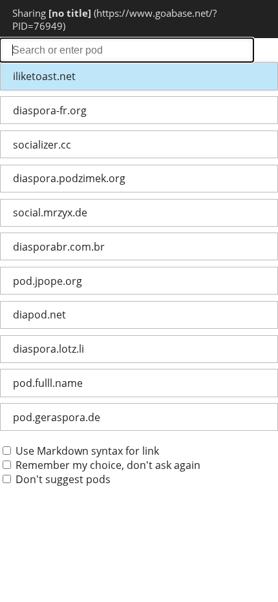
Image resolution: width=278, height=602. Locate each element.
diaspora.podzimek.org (69, 178)
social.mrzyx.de (50, 212)
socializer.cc (42, 145)
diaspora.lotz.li (48, 349)
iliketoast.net (44, 76)
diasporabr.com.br (59, 247)
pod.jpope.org (47, 281)
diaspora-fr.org (50, 110)
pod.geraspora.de (56, 417)
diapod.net (39, 314)
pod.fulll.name (48, 383)
